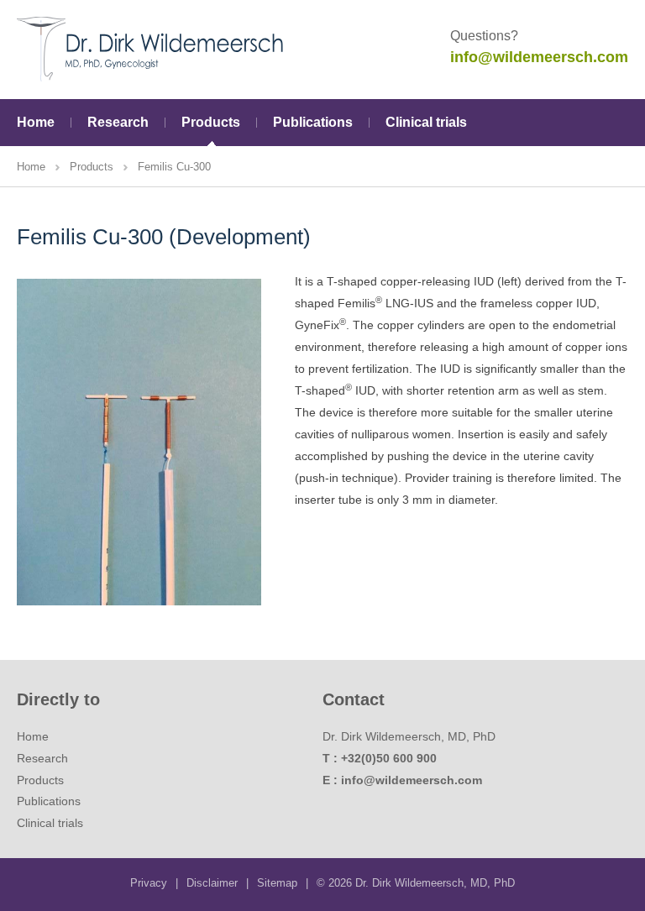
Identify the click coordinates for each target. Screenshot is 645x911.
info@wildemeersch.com (539, 57)
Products (210, 122)
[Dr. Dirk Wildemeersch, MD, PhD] (151, 48)
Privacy (148, 883)
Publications (313, 122)
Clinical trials (426, 122)
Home (36, 122)
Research (118, 122)
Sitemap (277, 883)
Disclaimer (212, 883)
